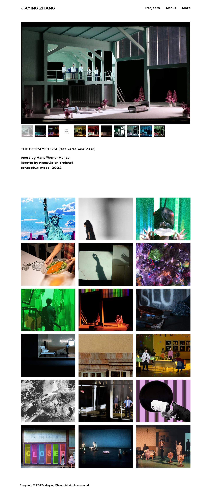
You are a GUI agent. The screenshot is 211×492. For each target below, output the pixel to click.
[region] (48, 219)
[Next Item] (188, 73)
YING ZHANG (41, 8)
